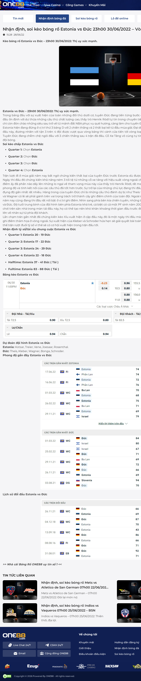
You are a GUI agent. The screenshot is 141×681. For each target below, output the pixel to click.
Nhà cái (12, 564)
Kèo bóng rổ (11, 41)
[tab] (18, 18)
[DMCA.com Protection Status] (7, 676)
